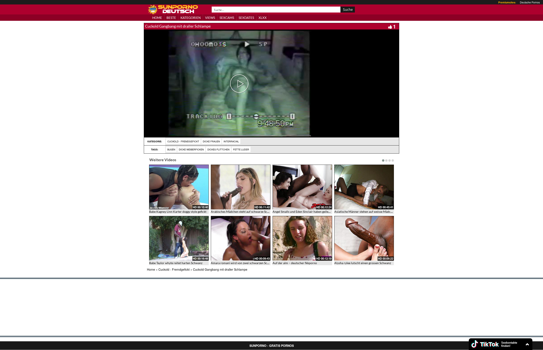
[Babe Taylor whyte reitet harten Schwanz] (179, 238)
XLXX (263, 18)
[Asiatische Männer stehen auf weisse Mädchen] (364, 187)
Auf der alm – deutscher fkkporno (295, 263)
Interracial (231, 141)
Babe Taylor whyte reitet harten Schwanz (175, 263)
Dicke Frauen (211, 141)
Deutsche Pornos (530, 2)
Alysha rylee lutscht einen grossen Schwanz (362, 263)
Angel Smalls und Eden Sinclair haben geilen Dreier (306, 211)
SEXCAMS (227, 18)
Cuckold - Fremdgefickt (183, 141)
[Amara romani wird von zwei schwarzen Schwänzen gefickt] (240, 238)
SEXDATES (246, 18)
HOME (157, 18)
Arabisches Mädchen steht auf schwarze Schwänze (244, 211)
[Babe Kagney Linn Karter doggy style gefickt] (179, 187)
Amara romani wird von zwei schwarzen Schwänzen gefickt (249, 263)
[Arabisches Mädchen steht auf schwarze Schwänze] (240, 187)
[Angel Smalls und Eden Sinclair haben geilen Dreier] (302, 187)
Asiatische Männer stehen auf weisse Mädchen (364, 211)
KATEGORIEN (191, 18)
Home (151, 269)
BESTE (171, 18)
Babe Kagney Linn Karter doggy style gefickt (177, 211)
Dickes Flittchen (218, 149)
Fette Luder (241, 149)
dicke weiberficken (191, 149)
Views (210, 18)
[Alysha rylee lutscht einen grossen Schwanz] (364, 238)
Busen (171, 149)
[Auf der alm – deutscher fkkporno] (302, 238)
